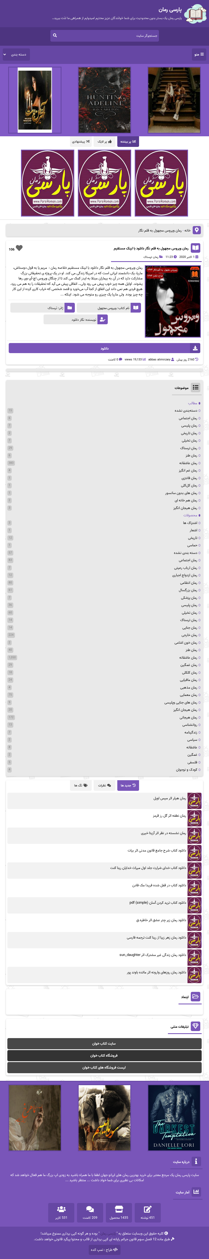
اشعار (193, 530)
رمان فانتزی (189, 478)
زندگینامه (191, 732)
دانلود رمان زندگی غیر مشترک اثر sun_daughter (152, 955)
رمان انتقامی (188, 583)
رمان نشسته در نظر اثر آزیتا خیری (163, 833)
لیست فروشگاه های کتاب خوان (104, 1067)
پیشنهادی (78, 141)
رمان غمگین (188, 665)
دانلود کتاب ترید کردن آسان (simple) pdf (158, 903)
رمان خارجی (189, 635)
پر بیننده (126, 141)
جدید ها (126, 785)
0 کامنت (113, 359)
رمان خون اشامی (185, 643)
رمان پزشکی (189, 598)
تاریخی (192, 538)
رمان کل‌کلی (189, 485)
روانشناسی (189, 725)
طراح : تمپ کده (101, 1250)
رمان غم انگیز (188, 470)
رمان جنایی (189, 628)
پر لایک (102, 141)
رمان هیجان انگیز (185, 508)
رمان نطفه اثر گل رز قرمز (169, 816)
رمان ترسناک (150, 257)
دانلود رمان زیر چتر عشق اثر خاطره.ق (161, 920)
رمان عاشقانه (188, 463)
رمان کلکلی (189, 672)
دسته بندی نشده (185, 553)
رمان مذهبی (188, 687)
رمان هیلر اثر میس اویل (169, 798)
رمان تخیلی (189, 440)
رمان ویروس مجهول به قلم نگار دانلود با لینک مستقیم (151, 248)
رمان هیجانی (188, 717)
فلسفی (192, 762)
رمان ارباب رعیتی (185, 568)
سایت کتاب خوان (104, 1044)
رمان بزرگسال (188, 590)
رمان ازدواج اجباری (184, 575)
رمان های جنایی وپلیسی (180, 702)
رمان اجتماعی (188, 418)
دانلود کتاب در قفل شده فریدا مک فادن (159, 885)
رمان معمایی (188, 695)
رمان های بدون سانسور (181, 493)
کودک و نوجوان (186, 770)
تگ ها (78, 785)
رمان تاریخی (189, 433)
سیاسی (192, 740)
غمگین (192, 755)
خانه (187, 230)
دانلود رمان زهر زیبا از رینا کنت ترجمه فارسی (156, 937)
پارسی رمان (108, 1233)
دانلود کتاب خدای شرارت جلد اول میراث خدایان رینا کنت (148, 868)
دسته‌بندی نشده (186, 411)
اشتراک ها (190, 523)
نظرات (102, 785)
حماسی (192, 545)
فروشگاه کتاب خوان (104, 1056)
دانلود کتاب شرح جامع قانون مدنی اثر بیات (157, 850)
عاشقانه (191, 747)
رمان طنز (191, 455)
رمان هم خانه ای (186, 500)
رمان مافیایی (188, 680)
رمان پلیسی (189, 425)
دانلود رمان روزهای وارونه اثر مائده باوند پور (156, 972)
